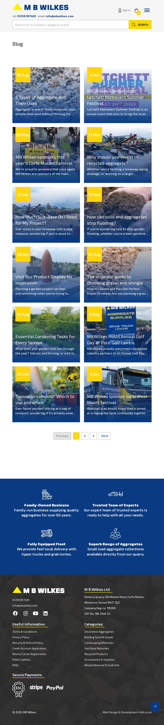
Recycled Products (96, 654)
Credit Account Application (29, 648)
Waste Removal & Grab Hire (101, 665)
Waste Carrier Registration (29, 654)
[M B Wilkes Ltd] (40, 6)
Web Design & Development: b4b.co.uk (127, 712)
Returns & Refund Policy (27, 642)
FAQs (15, 665)
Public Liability (21, 659)
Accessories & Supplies (99, 659)
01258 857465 (21, 600)
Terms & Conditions (24, 631)
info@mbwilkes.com (60, 16)
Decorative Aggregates (99, 631)
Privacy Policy (20, 637)
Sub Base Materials (96, 648)
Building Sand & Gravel (98, 637)
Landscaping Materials (99, 642)
